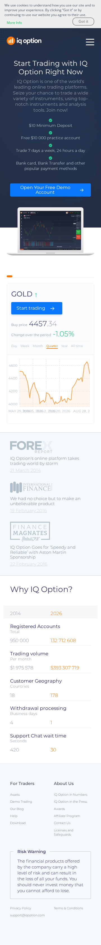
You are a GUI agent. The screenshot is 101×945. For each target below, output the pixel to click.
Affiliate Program (67, 816)
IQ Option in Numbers (70, 794)
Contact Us (62, 823)
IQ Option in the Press (70, 802)
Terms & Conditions (68, 908)
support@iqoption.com (27, 915)
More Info (14, 22)
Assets (15, 794)
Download (18, 823)
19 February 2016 (28, 510)
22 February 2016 (28, 564)
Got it (83, 21)
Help (13, 816)
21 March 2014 (25, 470)
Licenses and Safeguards (63, 832)
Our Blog (17, 809)
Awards (59, 809)
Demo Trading (21, 802)
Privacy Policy (20, 908)
